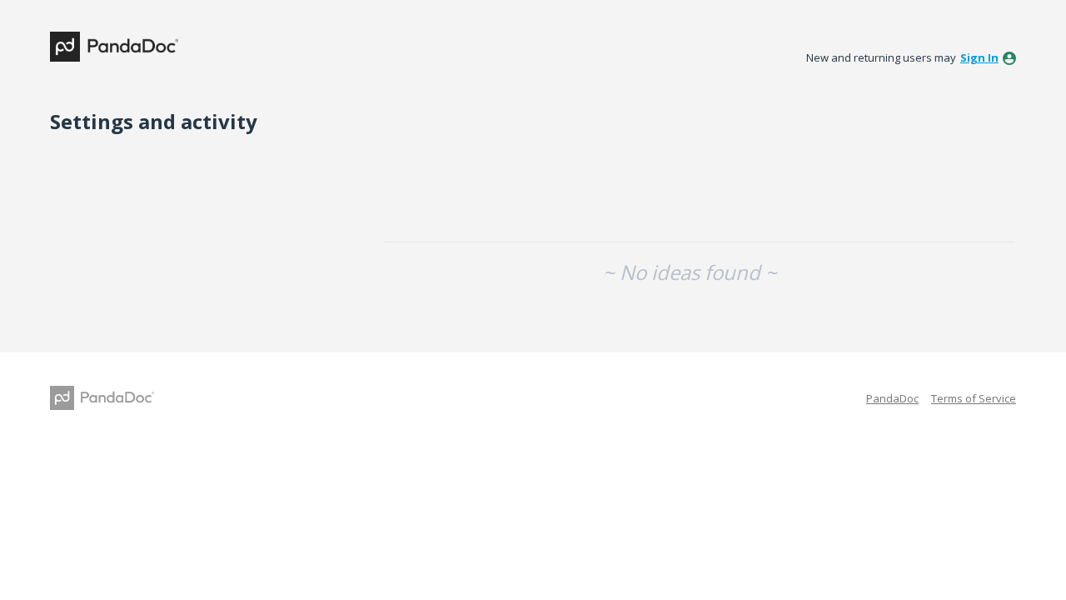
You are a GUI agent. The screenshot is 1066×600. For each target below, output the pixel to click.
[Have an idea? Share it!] (114, 47)
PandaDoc (892, 398)
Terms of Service (973, 398)
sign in (979, 57)
